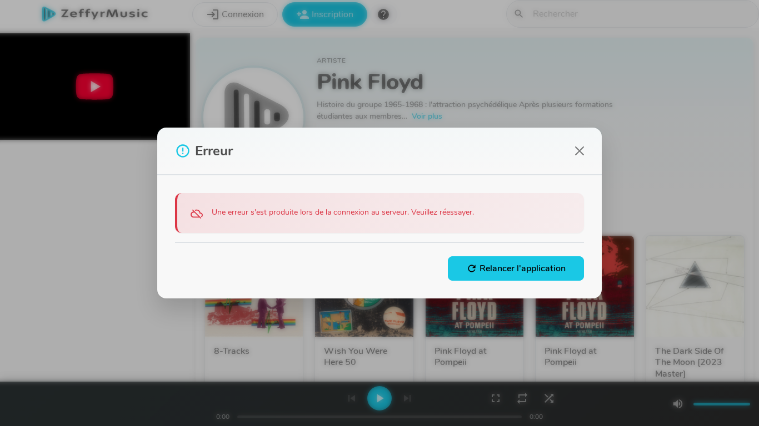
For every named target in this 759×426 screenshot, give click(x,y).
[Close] (579, 151)
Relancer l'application (516, 268)
